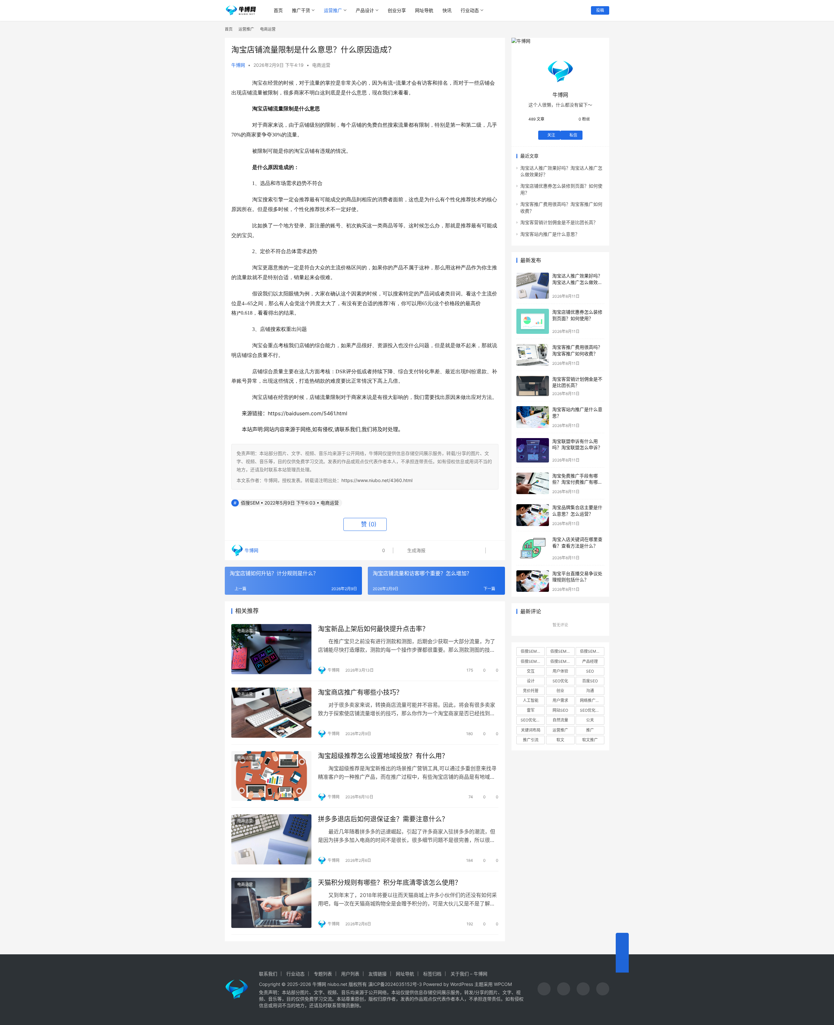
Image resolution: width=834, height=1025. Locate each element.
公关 (590, 720)
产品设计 (365, 10)
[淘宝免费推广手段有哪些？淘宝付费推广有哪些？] (532, 483)
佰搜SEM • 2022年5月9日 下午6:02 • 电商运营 (562, 651)
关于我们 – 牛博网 (469, 973)
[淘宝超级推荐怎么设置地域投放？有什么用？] (271, 776)
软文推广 (590, 739)
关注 (551, 135)
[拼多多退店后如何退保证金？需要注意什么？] (271, 839)
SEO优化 (560, 680)
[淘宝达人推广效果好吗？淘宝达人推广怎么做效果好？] (532, 286)
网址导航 (424, 10)
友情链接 (377, 973)
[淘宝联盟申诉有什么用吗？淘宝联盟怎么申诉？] (532, 450)
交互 (531, 671)
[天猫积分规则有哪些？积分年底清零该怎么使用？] (271, 903)
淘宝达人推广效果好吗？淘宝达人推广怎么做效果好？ (577, 282)
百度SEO (590, 680)
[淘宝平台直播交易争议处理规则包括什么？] (532, 581)
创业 (560, 690)
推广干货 (301, 10)
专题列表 (323, 973)
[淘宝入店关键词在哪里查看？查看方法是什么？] (532, 548)
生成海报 (415, 550)
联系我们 (268, 973)
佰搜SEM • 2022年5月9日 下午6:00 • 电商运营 (592, 651)
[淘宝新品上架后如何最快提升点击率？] (271, 649)
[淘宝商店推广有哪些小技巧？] (271, 713)
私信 (573, 135)
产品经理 (590, 661)
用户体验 (560, 671)
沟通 (590, 690)
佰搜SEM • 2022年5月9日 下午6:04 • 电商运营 (533, 661)
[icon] (544, 989)
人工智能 (531, 700)
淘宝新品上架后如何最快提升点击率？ (373, 629)
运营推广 (333, 10)
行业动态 (470, 10)
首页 (278, 10)
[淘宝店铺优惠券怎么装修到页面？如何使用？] (532, 321)
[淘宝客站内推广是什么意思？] (532, 417)
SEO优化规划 (532, 720)
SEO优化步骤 (591, 710)
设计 (531, 680)
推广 (590, 730)
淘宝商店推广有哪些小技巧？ (360, 692)
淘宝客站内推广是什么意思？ (550, 234)
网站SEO (560, 710)
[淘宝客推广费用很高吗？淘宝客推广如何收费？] (532, 355)
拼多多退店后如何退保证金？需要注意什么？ (383, 819)
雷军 (531, 710)
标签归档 (432, 973)
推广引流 (531, 739)
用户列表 (350, 973)
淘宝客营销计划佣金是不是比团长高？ (559, 222)
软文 (560, 739)
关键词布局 (530, 730)
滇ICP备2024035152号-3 (395, 984)
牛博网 (238, 65)
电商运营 (321, 65)
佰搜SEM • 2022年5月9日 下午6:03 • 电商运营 (290, 502)
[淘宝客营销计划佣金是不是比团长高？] (532, 386)
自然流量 (560, 720)
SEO (590, 671)
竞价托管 (531, 690)
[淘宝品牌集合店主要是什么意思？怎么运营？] (532, 515)
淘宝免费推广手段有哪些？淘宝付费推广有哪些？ (575, 482)
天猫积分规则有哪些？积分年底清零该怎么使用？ (389, 883)
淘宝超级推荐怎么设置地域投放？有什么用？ (383, 756)
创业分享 (397, 10)
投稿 (600, 10)
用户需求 (560, 700)
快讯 (447, 10)
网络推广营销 (591, 700)
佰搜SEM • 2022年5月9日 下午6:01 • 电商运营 (562, 661)
